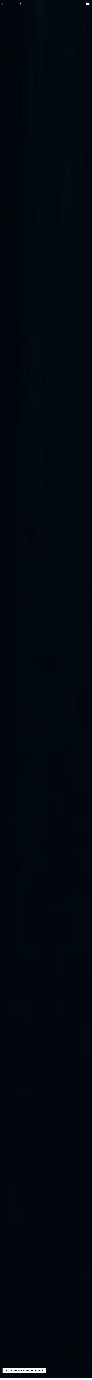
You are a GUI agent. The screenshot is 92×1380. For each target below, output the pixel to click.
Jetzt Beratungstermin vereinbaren (24, 1370)
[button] (15, 3)
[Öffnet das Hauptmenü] (87, 4)
